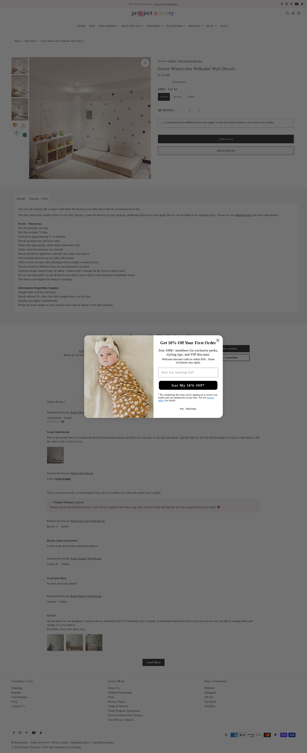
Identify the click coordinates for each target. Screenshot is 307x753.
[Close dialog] (218, 340)
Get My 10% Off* (188, 385)
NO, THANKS (188, 409)
